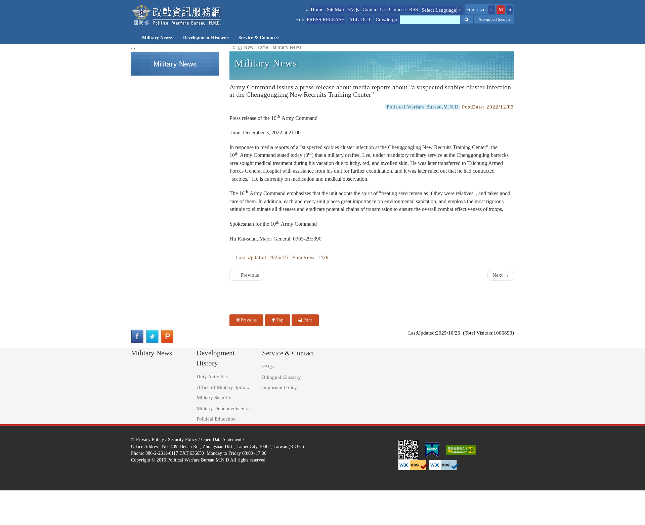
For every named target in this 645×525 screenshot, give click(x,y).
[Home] (177, 15)
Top (279, 319)
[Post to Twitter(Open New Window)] (152, 336)
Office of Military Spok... (223, 387)
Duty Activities (212, 376)
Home (317, 9)
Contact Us (374, 9)
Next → (500, 275)
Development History (204, 37)
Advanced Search (494, 19)
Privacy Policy (150, 439)
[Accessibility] (461, 449)
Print (307, 319)
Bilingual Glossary (281, 377)
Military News (156, 37)
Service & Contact (257, 37)
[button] (466, 19)
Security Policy (182, 439)
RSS (413, 9)
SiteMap (335, 9)
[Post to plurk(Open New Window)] (167, 336)
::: (306, 9)
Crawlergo (386, 19)
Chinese (397, 9)
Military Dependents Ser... (224, 408)
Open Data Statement (221, 439)
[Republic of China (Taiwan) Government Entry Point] (432, 449)
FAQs (353, 9)
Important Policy (279, 387)
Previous (248, 319)
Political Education (216, 419)
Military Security (214, 397)
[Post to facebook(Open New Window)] (137, 336)
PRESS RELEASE (325, 19)
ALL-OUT (360, 19)
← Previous (246, 275)
